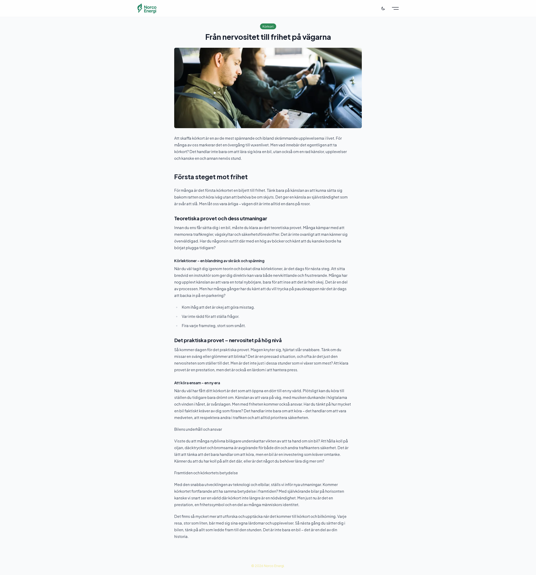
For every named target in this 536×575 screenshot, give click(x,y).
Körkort (268, 26)
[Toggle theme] (383, 8)
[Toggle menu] (395, 8)
